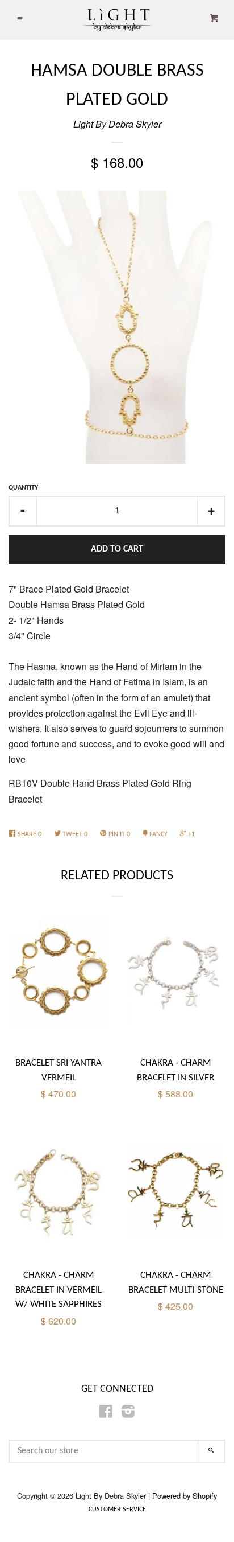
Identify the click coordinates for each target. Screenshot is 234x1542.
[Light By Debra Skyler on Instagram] (128, 1413)
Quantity (23, 487)
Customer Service (117, 1509)
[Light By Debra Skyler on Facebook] (106, 1413)
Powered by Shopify (184, 1495)
